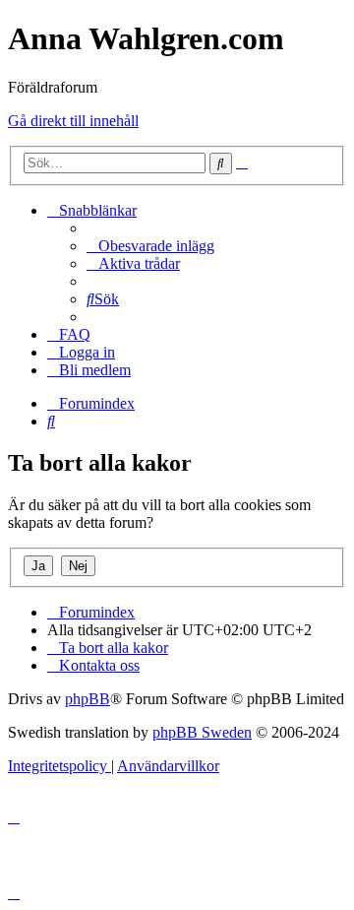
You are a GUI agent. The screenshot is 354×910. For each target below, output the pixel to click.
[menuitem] (150, 245)
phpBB (87, 698)
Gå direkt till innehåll (73, 120)
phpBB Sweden (202, 732)
